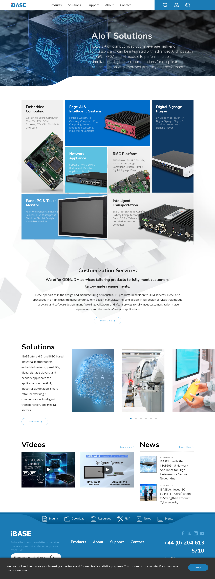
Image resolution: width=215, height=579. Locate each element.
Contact (125, 5)
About (109, 5)
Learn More (106, 320)
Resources (104, 518)
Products (56, 5)
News (147, 518)
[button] (131, 418)
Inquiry (53, 518)
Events (169, 518)
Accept (198, 567)
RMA (127, 518)
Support (93, 5)
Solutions (74, 5)
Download (78, 518)
